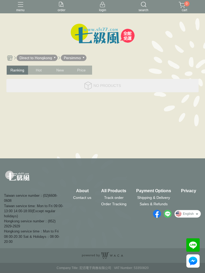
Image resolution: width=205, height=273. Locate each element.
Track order (114, 197)
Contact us (82, 197)
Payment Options (153, 191)
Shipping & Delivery (153, 197)
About (82, 191)
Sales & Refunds (154, 204)
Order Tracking (114, 204)
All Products (113, 191)
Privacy (188, 191)
